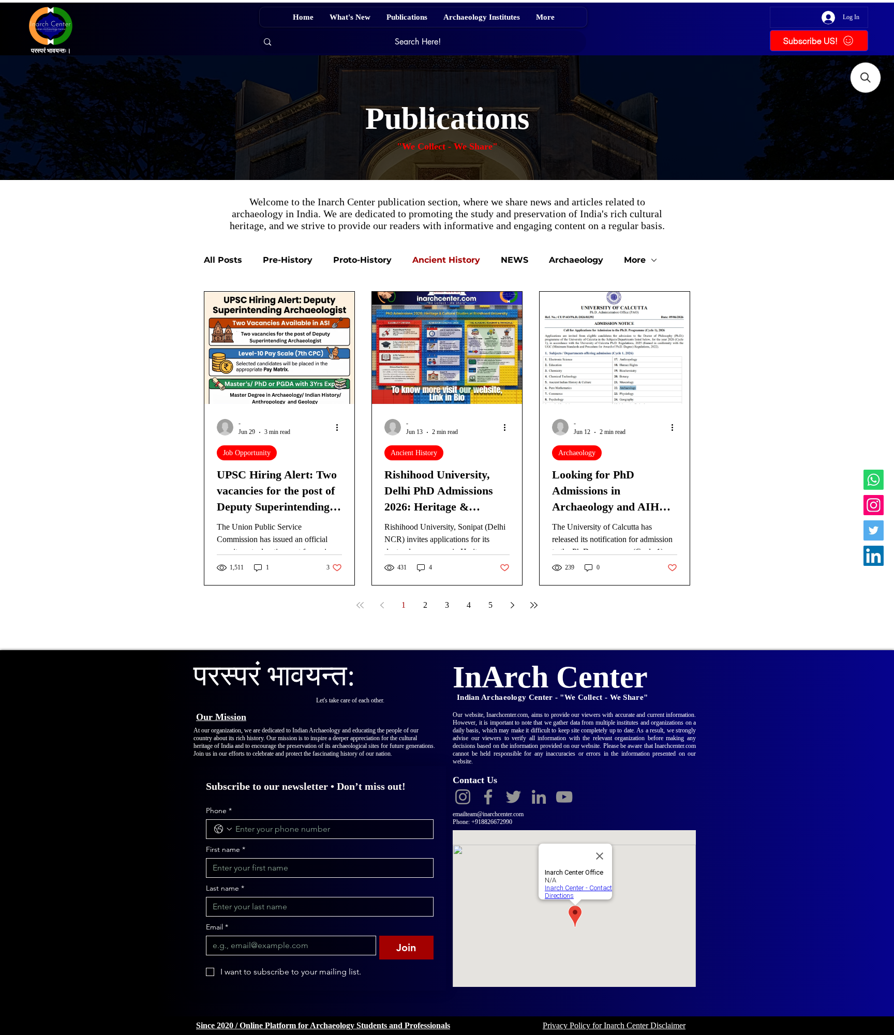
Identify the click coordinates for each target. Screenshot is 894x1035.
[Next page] (512, 605)
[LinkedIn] (873, 556)
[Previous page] (382, 605)
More (635, 260)
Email (217, 927)
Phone (219, 810)
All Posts (223, 260)
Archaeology (576, 260)
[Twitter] (873, 530)
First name (225, 849)
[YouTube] (564, 797)
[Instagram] (873, 505)
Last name (225, 888)
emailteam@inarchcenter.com (488, 814)
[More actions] (340, 427)
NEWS (514, 260)
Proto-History (362, 260)
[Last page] (534, 605)
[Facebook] (488, 797)
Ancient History (446, 260)
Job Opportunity (247, 453)
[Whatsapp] (873, 480)
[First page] (360, 605)
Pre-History (287, 260)
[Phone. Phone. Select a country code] (223, 829)
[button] (865, 77)
